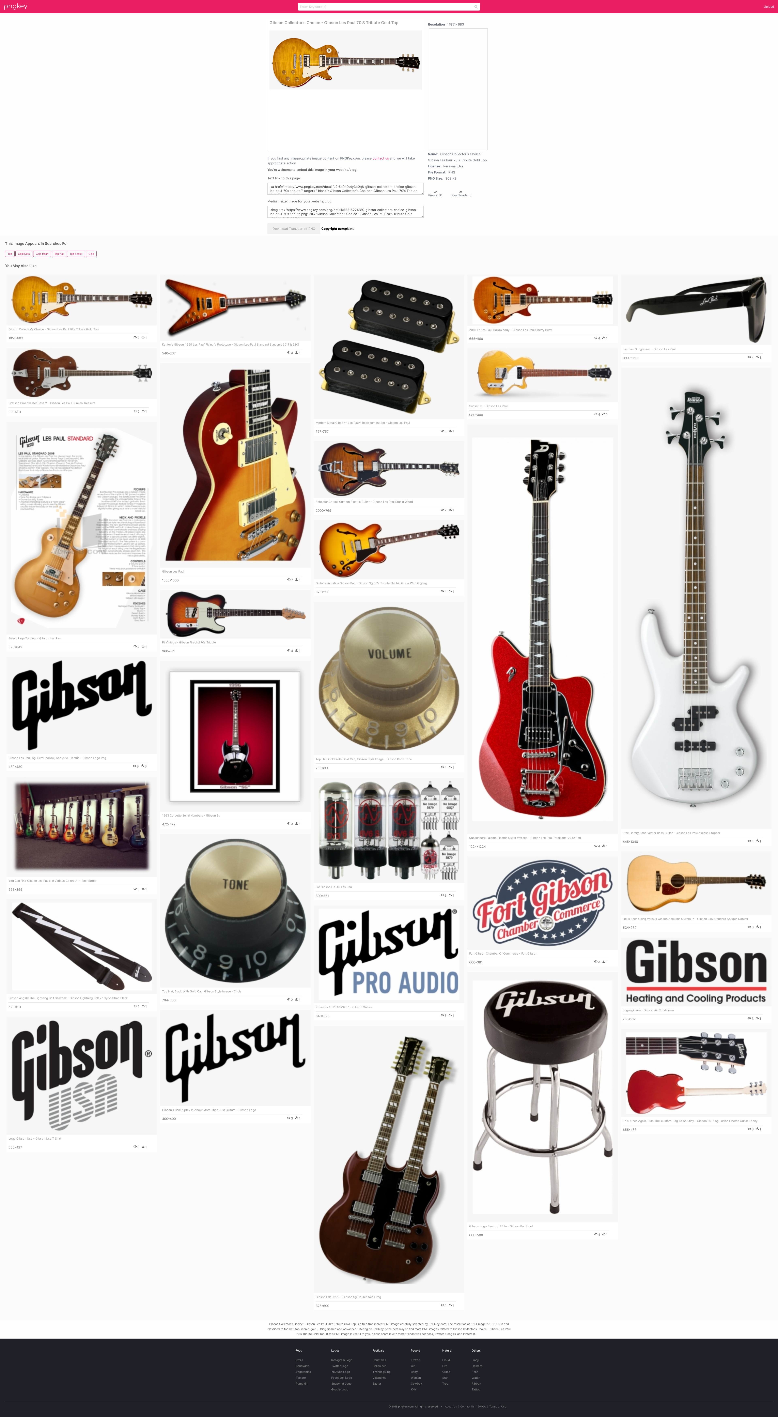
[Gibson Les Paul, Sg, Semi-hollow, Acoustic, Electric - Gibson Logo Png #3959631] (81, 705)
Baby (414, 1371)
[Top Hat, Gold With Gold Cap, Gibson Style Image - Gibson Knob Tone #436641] (389, 678)
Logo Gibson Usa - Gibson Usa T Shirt (35, 1138)
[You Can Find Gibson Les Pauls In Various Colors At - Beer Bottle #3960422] (81, 827)
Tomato (301, 1377)
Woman (416, 1377)
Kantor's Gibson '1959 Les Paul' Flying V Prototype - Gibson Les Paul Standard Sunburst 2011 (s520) (230, 344)
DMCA (482, 1406)
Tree (445, 1383)
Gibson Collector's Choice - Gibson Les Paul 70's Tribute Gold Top (54, 329)
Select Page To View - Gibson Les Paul (35, 638)
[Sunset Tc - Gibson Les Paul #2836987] (542, 375)
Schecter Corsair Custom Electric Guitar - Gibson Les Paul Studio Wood (364, 501)
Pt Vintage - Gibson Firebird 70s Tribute (189, 642)
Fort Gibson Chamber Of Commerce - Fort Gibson (503, 953)
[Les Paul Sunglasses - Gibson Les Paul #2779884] (696, 310)
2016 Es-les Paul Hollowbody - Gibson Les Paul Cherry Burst (510, 330)
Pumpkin (301, 1383)
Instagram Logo (341, 1360)
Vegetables (303, 1371)
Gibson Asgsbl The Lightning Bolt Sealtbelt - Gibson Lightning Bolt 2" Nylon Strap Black (68, 998)
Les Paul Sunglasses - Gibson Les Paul (649, 349)
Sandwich (302, 1366)
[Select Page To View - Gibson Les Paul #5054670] (81, 528)
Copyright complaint (337, 229)
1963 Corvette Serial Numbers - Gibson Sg (191, 815)
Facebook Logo (341, 1377)
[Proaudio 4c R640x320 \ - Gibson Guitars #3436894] (389, 954)
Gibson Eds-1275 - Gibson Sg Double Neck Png (348, 1297)
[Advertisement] (340, 120)
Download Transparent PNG (294, 229)
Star (445, 1377)
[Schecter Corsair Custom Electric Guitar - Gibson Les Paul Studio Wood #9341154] (389, 469)
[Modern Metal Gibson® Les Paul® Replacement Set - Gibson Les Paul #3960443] (389, 347)
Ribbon (476, 1383)
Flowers (477, 1366)
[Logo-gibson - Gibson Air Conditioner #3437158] (696, 972)
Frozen (415, 1360)
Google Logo (339, 1389)
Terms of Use (497, 1406)
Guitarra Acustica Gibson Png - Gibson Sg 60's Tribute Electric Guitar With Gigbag (371, 583)
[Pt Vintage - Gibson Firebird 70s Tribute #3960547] (235, 614)
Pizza (299, 1360)
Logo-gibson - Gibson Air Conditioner (648, 1010)
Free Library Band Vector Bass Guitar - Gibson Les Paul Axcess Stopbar (671, 833)
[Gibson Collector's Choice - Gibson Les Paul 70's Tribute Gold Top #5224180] (81, 300)
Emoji (475, 1360)
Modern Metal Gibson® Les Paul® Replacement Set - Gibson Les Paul (363, 422)
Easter (377, 1383)
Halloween (379, 1366)
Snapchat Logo (341, 1383)
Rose (475, 1371)
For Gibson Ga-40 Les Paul (334, 887)
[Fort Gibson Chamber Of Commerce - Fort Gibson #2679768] (542, 903)
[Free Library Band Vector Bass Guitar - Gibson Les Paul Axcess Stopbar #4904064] (696, 598)
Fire (444, 1366)
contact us (381, 158)
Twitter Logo (339, 1366)
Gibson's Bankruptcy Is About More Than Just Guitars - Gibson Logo (209, 1110)
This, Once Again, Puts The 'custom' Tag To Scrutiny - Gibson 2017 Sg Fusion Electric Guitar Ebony (690, 1121)
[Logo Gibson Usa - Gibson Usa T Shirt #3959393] (81, 1076)
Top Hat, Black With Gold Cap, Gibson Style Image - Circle (201, 991)
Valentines (379, 1377)
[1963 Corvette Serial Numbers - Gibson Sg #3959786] (235, 736)
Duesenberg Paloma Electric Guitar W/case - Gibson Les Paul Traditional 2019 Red (525, 837)
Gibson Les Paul (173, 571)
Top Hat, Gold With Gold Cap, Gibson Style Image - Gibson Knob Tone (364, 759)
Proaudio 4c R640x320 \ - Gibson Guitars (344, 1007)
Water (476, 1377)
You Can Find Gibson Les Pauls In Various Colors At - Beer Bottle (52, 880)
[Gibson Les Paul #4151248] (235, 465)
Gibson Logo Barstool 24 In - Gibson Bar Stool (501, 1226)
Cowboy (416, 1383)
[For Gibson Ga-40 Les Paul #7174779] (389, 830)
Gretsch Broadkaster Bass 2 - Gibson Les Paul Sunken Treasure (52, 403)
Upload (769, 7)
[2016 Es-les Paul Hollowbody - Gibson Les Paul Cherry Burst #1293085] (542, 300)
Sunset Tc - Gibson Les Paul (488, 406)
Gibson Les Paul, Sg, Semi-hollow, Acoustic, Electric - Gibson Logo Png (57, 758)
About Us (451, 1406)
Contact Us (467, 1406)
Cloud (446, 1360)
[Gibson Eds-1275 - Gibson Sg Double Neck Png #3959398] (389, 1159)
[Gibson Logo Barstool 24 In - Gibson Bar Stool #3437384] (542, 1097)
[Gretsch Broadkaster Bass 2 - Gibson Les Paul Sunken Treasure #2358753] (81, 373)
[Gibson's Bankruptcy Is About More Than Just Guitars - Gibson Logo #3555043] (235, 1058)
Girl (413, 1366)
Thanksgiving (382, 1371)
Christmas (379, 1360)
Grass (446, 1371)
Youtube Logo (340, 1371)
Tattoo (476, 1389)
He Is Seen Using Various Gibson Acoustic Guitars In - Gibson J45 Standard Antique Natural (685, 918)
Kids (414, 1389)
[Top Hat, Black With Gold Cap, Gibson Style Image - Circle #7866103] (235, 911)
